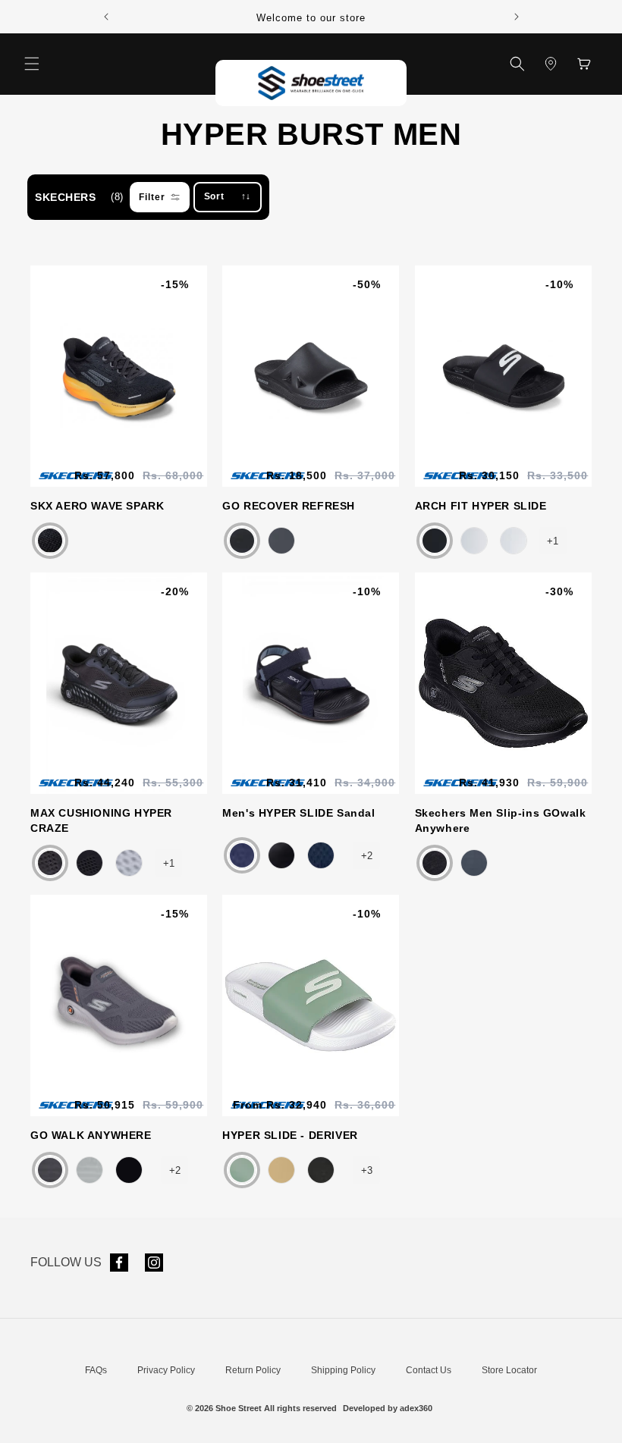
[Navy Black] (242, 855)
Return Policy (253, 1370)
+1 (552, 541)
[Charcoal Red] (474, 863)
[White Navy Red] (513, 540)
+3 (366, 1170)
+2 (366, 855)
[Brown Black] (281, 1170)
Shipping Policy (343, 1370)
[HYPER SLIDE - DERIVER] (284, 1170)
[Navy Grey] (321, 855)
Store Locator (509, 1370)
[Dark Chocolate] (50, 540)
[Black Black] (242, 540)
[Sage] (242, 1170)
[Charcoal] (50, 1170)
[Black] (434, 540)
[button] (32, 63)
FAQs (96, 1370)
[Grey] (129, 863)
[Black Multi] (281, 855)
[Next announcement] (516, 16)
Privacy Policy (166, 1370)
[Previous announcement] (106, 16)
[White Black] (474, 540)
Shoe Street (238, 1408)
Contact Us (428, 1370)
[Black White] (89, 863)
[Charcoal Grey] (281, 540)
